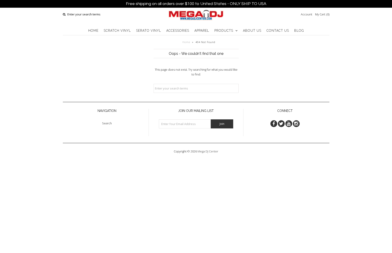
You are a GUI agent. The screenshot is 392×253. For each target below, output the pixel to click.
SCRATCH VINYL (117, 30)
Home (186, 42)
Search (107, 123)
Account (306, 14)
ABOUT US (252, 30)
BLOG (299, 30)
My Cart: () (322, 14)
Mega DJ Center (208, 151)
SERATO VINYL (148, 30)
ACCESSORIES (177, 30)
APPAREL (201, 30)
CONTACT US (278, 30)
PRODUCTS (223, 30)
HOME (93, 30)
